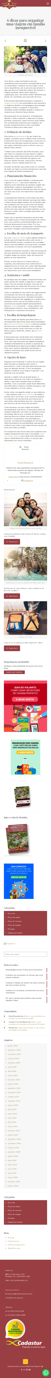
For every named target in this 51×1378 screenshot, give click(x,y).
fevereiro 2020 (14, 1080)
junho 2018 (12, 1165)
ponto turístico (28, 394)
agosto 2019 (13, 1105)
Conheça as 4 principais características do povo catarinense (25, 992)
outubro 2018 (13, 1148)
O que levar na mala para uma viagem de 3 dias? (23, 643)
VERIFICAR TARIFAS (14, 672)
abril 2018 (12, 1173)
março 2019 (13, 1126)
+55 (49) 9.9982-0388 (16, 1315)
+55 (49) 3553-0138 (15, 1311)
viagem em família (11, 103)
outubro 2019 (13, 1097)
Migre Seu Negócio (33, 1366)
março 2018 (13, 1177)
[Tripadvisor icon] (29, 1370)
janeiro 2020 (13, 1084)
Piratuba (11, 929)
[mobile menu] (48, 4)
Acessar (11, 1238)
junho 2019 (12, 1114)
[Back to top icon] (25, 1361)
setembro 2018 (14, 1152)
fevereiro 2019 (14, 1131)
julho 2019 (12, 1109)
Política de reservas (15, 1298)
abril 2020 (12, 1071)
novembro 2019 (14, 1092)
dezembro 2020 (14, 1050)
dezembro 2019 (14, 1088)
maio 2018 (12, 1169)
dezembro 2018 (14, 1139)
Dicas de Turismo (15, 921)
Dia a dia (11, 913)
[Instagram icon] (27, 1370)
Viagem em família (15, 933)
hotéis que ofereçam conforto (19, 324)
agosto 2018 (13, 1156)
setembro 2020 (14, 1063)
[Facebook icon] (22, 1370)
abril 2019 (12, 1122)
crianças (15, 306)
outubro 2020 (13, 1058)
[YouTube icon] (24, 1370)
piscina (39, 331)
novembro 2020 (14, 1054)
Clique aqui (13, 477)
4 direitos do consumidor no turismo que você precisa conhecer (24, 976)
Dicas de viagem (14, 925)
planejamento (21, 136)
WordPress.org (14, 1248)
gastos (17, 183)
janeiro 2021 (13, 1046)
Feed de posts (13, 1241)
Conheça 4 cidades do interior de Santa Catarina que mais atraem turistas (25, 984)
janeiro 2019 (13, 1135)
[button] (45, 1372)
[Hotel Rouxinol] (9, 3)
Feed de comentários (16, 1245)
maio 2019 (12, 1118)
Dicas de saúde (14, 917)
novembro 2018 (14, 1143)
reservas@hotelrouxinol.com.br (20, 1294)
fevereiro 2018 (14, 1182)
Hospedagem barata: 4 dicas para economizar (24, 970)
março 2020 (13, 1075)
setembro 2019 (14, 1101)
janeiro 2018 (13, 1186)
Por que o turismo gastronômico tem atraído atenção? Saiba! (24, 999)
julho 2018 (12, 1160)
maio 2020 (12, 1067)
